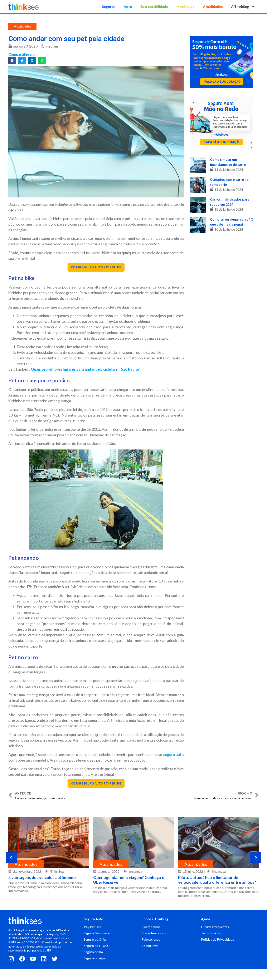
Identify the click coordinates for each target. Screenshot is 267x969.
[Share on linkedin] (32, 60)
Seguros (108, 7)
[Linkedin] (44, 959)
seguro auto (173, 754)
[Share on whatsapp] (42, 60)
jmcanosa (135, 871)
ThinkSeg (57, 871)
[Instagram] (11, 959)
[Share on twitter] (22, 60)
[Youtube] (33, 959)
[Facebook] (22, 959)
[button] (11, 857)
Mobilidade (185, 7)
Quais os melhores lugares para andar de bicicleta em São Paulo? (85, 369)
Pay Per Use (92, 927)
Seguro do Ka (93, 952)
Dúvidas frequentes (215, 927)
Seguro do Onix (95, 939)
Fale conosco (151, 939)
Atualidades (213, 7)
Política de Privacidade (217, 939)
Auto (128, 7)
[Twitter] (55, 959)
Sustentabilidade (154, 7)
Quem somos (151, 927)
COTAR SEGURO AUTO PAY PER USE (96, 267)
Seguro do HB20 (96, 946)
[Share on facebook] (12, 60)
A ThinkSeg (240, 7)
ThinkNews (150, 946)
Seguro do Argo (95, 958)
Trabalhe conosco (154, 933)
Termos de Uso (212, 933)
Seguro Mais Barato (98, 933)
